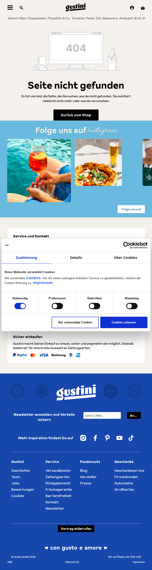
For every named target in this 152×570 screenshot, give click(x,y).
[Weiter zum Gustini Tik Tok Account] (131, 438)
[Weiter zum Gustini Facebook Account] (95, 438)
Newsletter (55, 508)
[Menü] (10, 8)
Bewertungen (22, 489)
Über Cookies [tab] (125, 258)
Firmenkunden (126, 476)
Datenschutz (72, 562)
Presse (85, 483)
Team (15, 476)
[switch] (57, 306)
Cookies (33, 278)
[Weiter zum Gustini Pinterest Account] (107, 438)
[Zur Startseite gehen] (76, 7)
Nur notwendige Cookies (75, 322)
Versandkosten (58, 470)
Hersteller (88, 476)
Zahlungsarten (58, 476)
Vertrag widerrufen (76, 528)
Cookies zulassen (124, 322)
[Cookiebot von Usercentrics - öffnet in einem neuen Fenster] (130, 245)
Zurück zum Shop (76, 114)
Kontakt (52, 502)
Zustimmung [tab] (26, 258)
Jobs (15, 483)
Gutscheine (123, 483)
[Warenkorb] (143, 8)
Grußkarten (124, 489)
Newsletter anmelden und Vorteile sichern (44, 417)
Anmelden (135, 415)
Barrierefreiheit (58, 495)
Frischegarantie (59, 489)
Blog (83, 470)
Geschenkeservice (129, 470)
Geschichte (20, 470)
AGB (9, 562)
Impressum (43, 283)
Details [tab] (76, 258)
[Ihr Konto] (132, 8)
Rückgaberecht (58, 483)
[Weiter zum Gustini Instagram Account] (83, 438)
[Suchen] (21, 8)
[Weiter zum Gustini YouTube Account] (119, 438)
